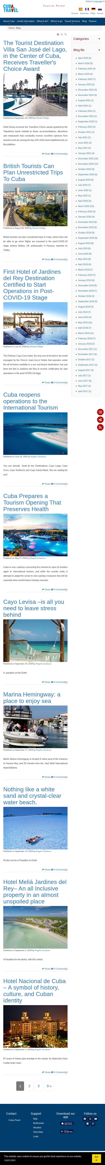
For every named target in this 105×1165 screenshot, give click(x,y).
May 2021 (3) (84, 148)
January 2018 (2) (86, 344)
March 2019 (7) (85, 270)
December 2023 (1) (87, 116)
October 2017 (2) (86, 359)
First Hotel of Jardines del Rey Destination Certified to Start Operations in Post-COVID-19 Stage (32, 284)
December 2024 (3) (87, 90)
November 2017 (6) (87, 354)
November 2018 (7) (87, 291)
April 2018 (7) (84, 328)
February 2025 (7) (86, 79)
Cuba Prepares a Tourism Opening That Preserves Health (32, 502)
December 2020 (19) (88, 158)
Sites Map (38, 1132)
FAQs (93, 13)
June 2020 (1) (84, 190)
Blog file (78, 50)
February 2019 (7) (86, 275)
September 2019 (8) (87, 238)
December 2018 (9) (87, 285)
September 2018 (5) (87, 301)
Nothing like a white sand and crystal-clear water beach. (32, 795)
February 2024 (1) (86, 111)
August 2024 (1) (86, 100)
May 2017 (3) (84, 386)
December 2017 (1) (87, 349)
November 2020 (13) (88, 164)
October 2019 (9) (86, 233)
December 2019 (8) (87, 222)
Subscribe (84, 13)
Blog (84, 21)
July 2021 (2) (84, 137)
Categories (81, 39)
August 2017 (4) (86, 370)
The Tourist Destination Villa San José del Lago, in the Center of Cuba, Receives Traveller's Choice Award (35, 56)
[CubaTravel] (9, 8)
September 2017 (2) (87, 365)
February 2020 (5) (86, 211)
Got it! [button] (96, 1158)
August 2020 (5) (86, 180)
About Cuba (9, 21)
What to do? (42, 21)
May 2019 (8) (84, 259)
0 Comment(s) (61, 154)
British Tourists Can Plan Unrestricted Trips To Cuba (33, 172)
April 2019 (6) (84, 264)
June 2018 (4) (84, 317)
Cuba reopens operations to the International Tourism (30, 401)
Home (11, 28)
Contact (74, 13)
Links (35, 1136)
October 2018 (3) (86, 296)
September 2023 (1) (87, 121)
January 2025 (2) (86, 84)
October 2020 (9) (86, 169)
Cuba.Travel (15, 1120)
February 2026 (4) (86, 69)
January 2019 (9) (86, 280)
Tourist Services (72, 21)
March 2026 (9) (85, 63)
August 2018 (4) (86, 307)
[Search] (66, 34)
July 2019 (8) (84, 248)
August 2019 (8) (86, 243)
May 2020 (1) (84, 195)
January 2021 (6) (86, 153)
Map (35, 1119)
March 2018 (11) (86, 333)
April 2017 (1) (84, 391)
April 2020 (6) (84, 201)
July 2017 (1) (84, 375)
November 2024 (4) (87, 95)
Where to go (56, 21)
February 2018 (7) (86, 338)
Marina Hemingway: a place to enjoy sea (31, 697)
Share (48, 154)
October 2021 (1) (86, 132)
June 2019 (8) (84, 254)
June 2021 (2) (84, 143)
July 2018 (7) (84, 312)
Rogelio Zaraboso (38, 457)
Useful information (26, 21)
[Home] (58, 34)
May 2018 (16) (85, 322)
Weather (37, 1127)
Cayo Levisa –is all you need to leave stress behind (33, 608)
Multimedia (38, 1123)
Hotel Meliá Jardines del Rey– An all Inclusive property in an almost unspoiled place (35, 892)
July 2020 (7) (84, 185)
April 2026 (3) (84, 58)
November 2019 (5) (87, 227)
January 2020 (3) (86, 217)
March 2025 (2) (85, 74)
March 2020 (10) (86, 206)
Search (100, 13)
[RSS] (62, 34)
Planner (93, 21)
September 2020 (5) (87, 174)
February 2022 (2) (86, 127)
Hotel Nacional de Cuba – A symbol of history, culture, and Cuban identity (34, 991)
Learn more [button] (9, 1160)
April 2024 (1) (84, 106)
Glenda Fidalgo (42, 118)
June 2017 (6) (84, 381)
